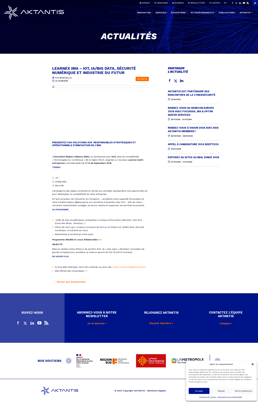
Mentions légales (156, 390)
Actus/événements (202, 12)
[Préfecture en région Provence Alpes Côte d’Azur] (84, 360)
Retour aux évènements (70, 281)
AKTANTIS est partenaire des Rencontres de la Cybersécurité (191, 93)
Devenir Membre (160, 323)
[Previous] (68, 361)
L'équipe (224, 323)
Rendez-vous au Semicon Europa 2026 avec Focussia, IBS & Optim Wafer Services (191, 111)
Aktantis (245, 12)
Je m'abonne (95, 323)
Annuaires (162, 3)
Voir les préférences (243, 391)
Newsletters (197, 3)
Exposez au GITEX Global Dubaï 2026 (193, 157)
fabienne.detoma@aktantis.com (129, 267)
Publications (227, 12)
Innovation (144, 12)
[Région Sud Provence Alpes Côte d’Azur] (114, 360)
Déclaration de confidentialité (230, 397)
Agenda (145, 3)
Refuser (221, 391)
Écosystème (178, 12)
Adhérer (179, 3)
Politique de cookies (207, 397)
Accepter (199, 391)
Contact (216, 3)
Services (160, 12)
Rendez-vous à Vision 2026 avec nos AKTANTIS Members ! (193, 129)
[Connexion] (255, 3)
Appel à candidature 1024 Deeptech (193, 144)
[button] (252, 364)
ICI (100, 239)
